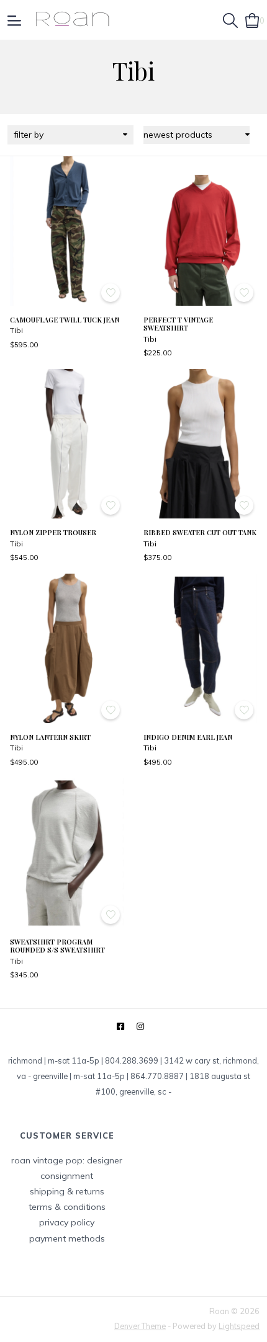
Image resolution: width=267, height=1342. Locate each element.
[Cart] (252, 19)
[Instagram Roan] (140, 1026)
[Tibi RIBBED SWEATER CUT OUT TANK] (200, 443)
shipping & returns (67, 1191)
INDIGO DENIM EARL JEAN (187, 737)
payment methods (67, 1238)
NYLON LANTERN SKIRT (50, 737)
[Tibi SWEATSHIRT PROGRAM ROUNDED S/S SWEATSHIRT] (67, 853)
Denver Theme (140, 1326)
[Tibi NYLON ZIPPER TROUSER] (67, 443)
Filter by (28, 134)
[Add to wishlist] (110, 292)
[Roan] (72, 19)
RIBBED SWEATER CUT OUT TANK (199, 532)
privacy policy (66, 1222)
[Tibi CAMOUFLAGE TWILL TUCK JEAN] (67, 231)
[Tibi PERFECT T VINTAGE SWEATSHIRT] (200, 231)
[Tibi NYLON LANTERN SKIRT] (67, 648)
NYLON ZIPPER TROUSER (53, 532)
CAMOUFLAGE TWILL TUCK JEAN (64, 320)
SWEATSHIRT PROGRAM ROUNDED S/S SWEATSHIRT (57, 946)
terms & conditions (67, 1206)
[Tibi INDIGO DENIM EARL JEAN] (200, 648)
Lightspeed (239, 1326)
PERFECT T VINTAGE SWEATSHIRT (178, 324)
